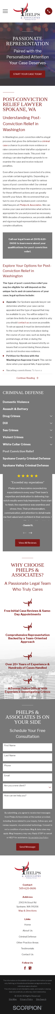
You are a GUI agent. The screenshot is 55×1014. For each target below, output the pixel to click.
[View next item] (30, 533)
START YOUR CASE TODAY (27, 74)
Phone (7, 765)
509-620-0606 (27, 888)
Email (7, 775)
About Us (28, 930)
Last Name (10, 755)
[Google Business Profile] (30, 968)
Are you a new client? (15, 785)
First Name (10, 745)
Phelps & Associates (30, 205)
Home (27, 924)
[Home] (26, 11)
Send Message (27, 847)
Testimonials (27, 948)
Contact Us (27, 954)
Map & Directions (27, 910)
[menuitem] (27, 402)
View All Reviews (28, 542)
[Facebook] (25, 968)
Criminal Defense (27, 936)
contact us (23, 322)
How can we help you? (15, 795)
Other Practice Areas (27, 942)
